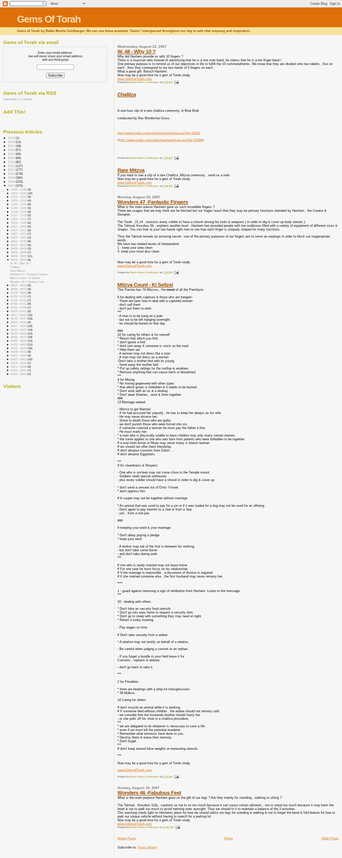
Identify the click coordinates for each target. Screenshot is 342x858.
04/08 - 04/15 (19, 351)
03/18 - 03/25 (19, 363)
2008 (12, 181)
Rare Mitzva (130, 170)
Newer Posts (126, 838)
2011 (12, 169)
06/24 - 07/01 (19, 311)
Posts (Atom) (147, 847)
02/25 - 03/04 (19, 374)
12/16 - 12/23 (19, 196)
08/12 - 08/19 (19, 285)
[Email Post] (176, 82)
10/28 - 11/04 (19, 222)
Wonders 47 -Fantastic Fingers (152, 202)
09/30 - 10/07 (19, 237)
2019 (12, 138)
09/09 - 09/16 (19, 248)
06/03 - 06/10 (19, 322)
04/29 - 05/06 (19, 340)
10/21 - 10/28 (19, 226)
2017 (12, 146)
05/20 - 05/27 (19, 329)
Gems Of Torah (49, 19)
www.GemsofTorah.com (134, 79)
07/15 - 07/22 (19, 300)
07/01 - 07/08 (19, 307)
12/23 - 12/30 (19, 193)
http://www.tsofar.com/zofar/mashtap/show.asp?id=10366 (158, 133)
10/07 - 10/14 (19, 233)
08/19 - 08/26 (19, 259)
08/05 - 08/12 (19, 289)
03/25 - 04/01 (19, 359)
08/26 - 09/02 (19, 256)
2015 (12, 154)
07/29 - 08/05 (19, 292)
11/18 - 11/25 (19, 211)
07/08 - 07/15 (19, 303)
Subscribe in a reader (18, 99)
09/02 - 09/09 (19, 252)
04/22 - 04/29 (19, 344)
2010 (12, 173)
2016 (12, 150)
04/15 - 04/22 (19, 348)
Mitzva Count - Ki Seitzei (145, 285)
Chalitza (126, 94)
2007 (12, 185)
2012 (12, 166)
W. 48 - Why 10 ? (136, 51)
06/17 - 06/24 (19, 315)
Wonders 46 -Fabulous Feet (149, 793)
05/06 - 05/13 (19, 337)
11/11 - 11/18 (19, 215)
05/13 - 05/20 (19, 333)
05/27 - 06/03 (19, 326)
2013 (12, 162)
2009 (12, 177)
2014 (12, 158)
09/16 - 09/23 (19, 245)
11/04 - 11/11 (19, 219)
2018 (12, 142)
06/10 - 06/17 (19, 318)
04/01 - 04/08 (19, 355)
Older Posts (330, 838)
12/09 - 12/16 (19, 200)
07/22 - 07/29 (19, 296)
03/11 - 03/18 (19, 366)
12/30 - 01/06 (19, 189)
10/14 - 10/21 (19, 230)
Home (228, 838)
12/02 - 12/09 (19, 204)
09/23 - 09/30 (19, 241)
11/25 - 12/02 (19, 208)
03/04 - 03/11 (19, 370)
